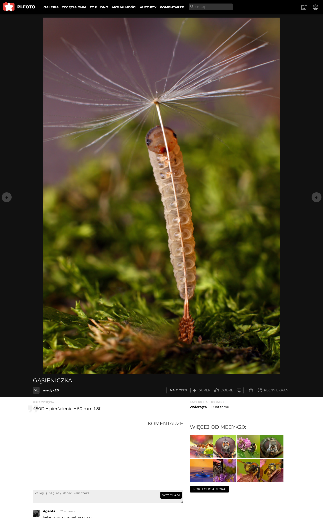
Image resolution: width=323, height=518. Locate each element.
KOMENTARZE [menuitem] (172, 7)
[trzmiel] (248, 446)
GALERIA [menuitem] (51, 7)
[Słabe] (239, 390)
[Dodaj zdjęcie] (304, 7)
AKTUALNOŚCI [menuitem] (124, 7)
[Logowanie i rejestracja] (316, 7)
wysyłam (171, 495)
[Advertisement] (90, 453)
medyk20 (51, 390)
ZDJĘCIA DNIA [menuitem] (74, 7)
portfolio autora (209, 489)
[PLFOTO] (19, 7)
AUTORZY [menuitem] (148, 7)
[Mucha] (271, 446)
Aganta (49, 511)
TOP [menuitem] (93, 7)
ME (36, 390)
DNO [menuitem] (104, 7)
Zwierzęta (198, 407)
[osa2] (248, 470)
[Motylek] (224, 470)
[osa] (271, 470)
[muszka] (224, 446)
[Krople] (201, 470)
